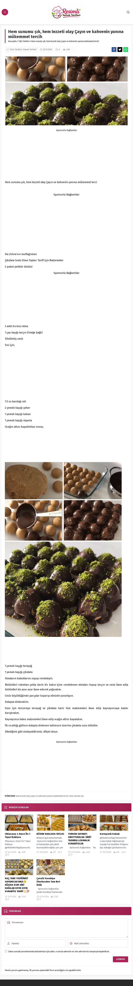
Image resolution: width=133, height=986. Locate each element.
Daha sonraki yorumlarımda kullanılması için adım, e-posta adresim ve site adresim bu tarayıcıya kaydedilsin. (59, 951)
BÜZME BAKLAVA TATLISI (50, 833)
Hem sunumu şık (76, 796)
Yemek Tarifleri (30, 49)
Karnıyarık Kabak (110, 833)
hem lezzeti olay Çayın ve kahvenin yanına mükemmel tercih (42, 796)
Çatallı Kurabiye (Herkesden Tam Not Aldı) (48, 881)
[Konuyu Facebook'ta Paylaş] (114, 49)
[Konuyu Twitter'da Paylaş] (119, 49)
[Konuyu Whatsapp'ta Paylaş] (125, 49)
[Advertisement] (66, 154)
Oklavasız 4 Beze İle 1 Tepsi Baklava (17, 835)
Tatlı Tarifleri (23, 41)
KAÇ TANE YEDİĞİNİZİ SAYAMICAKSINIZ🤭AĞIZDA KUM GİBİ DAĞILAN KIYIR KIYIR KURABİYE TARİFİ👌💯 (17, 885)
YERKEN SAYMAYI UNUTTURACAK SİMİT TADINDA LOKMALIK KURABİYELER (79, 838)
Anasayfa (12, 41)
